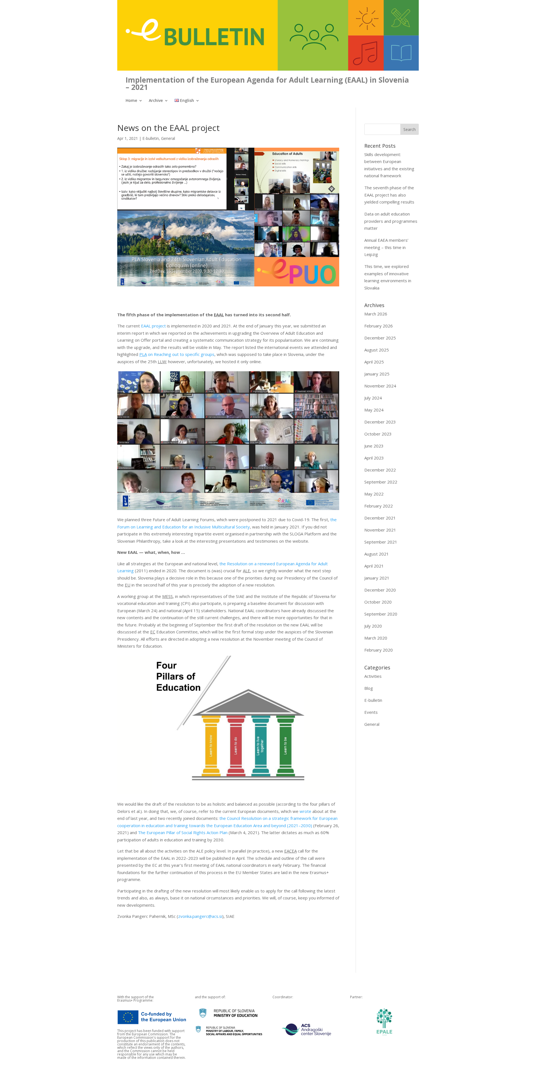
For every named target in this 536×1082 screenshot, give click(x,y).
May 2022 (374, 494)
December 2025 (380, 338)
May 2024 (374, 410)
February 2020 (378, 650)
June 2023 (374, 446)
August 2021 (376, 554)
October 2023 (378, 434)
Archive (156, 101)
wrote (305, 811)
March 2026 (375, 314)
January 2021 (376, 578)
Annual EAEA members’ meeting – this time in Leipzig (386, 247)
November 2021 (380, 530)
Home (131, 101)
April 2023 (374, 458)
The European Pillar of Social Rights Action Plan (183, 832)
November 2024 (380, 386)
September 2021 (380, 542)
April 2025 (374, 362)
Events (371, 712)
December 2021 (380, 518)
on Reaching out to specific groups (176, 354)
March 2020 (375, 638)
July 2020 (373, 626)
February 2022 (378, 506)
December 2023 (380, 422)
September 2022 (380, 482)
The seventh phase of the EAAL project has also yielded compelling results (389, 195)
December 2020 (380, 590)
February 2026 (378, 326)
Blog (368, 688)
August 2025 (376, 350)
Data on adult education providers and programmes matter (390, 221)
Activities (373, 676)
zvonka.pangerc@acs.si (200, 916)
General (168, 138)
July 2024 (373, 398)
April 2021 (374, 566)
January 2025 (376, 374)
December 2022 (380, 470)
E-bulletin (150, 138)
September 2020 (380, 614)
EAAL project (153, 326)
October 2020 (378, 602)
